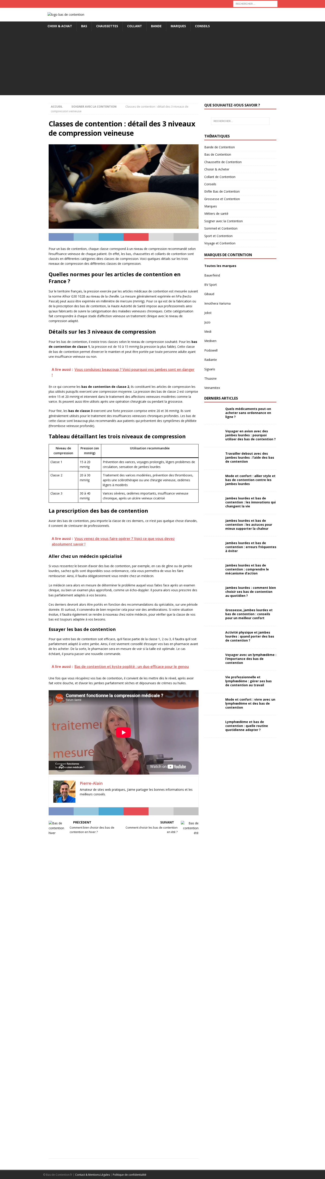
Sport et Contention (218, 236)
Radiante (210, 360)
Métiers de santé (216, 213)
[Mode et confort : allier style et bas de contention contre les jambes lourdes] (213, 480)
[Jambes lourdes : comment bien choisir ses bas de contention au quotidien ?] (213, 592)
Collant (134, 26)
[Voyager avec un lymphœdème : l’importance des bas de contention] (213, 659)
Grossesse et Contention (222, 199)
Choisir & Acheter (216, 169)
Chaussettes (107, 26)
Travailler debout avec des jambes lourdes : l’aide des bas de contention (249, 457)
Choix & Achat (60, 26)
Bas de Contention (217, 154)
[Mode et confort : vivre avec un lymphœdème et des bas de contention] (213, 704)
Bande (156, 26)
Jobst (208, 313)
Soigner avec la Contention (223, 221)
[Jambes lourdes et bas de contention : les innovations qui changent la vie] (213, 503)
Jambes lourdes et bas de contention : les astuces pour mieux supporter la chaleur (248, 524)
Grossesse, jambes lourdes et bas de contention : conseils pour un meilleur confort (249, 614)
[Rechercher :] (255, 3)
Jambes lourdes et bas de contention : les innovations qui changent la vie (250, 502)
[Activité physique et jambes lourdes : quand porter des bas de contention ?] (213, 637)
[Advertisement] (162, 64)
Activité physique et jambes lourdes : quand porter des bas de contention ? (249, 636)
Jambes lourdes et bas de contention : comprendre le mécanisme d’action (247, 569)
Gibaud (209, 294)
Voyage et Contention (219, 243)
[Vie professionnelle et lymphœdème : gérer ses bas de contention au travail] (213, 681)
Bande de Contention (219, 147)
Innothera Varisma (217, 303)
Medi (207, 331)
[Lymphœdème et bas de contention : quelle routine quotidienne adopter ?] (213, 726)
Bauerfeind (212, 275)
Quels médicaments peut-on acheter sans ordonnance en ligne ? (248, 413)
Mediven (210, 341)
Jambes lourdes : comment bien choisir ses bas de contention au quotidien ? (250, 592)
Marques (178, 26)
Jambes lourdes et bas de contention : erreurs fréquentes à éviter (250, 547)
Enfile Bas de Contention (222, 191)
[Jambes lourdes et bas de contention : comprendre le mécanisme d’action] (213, 570)
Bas (84, 26)
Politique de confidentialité (129, 1175)
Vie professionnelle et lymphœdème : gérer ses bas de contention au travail (248, 681)
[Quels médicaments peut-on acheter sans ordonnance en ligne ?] (213, 413)
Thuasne (210, 378)
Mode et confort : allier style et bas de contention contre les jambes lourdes (250, 480)
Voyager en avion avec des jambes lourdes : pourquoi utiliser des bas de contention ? (250, 435)
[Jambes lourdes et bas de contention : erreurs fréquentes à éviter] (213, 547)
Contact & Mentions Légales (92, 1175)
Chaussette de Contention (223, 162)
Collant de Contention (219, 177)
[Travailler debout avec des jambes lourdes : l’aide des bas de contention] (213, 458)
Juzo (207, 322)
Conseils (202, 26)
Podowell (211, 350)
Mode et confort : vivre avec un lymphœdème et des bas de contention (250, 703)
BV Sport (210, 284)
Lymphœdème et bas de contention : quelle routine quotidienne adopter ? (246, 726)
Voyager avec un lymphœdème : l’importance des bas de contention (250, 659)
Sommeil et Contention (220, 228)
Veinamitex (212, 388)
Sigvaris (209, 369)
